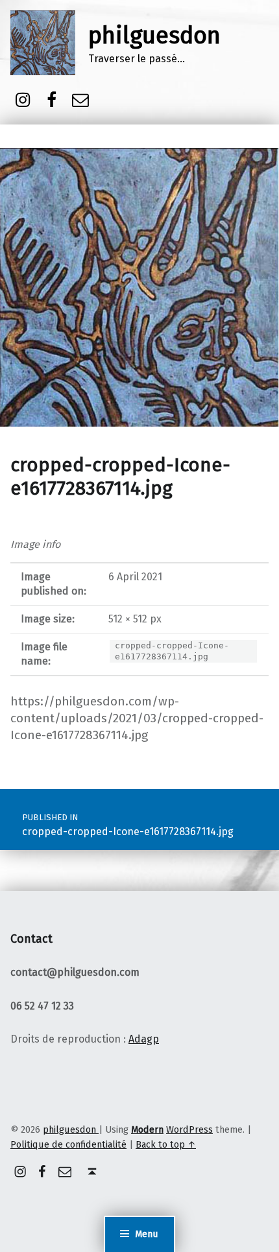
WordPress (189, 1129)
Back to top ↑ (166, 1144)
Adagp (143, 1039)
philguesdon (154, 35)
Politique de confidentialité (68, 1144)
